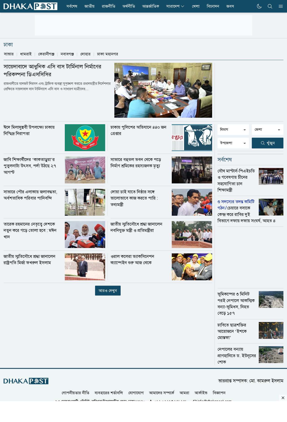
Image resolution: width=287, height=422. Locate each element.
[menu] (279, 6)
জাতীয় (90, 6)
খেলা (196, 6)
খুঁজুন (271, 143)
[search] (270, 6)
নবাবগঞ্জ (67, 54)
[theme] (259, 6)
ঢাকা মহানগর (107, 54)
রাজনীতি (108, 6)
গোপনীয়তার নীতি (75, 392)
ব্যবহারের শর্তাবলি (109, 392)
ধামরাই (26, 54)
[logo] (30, 6)
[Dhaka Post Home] (26, 381)
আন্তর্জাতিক (150, 6)
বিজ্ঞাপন (219, 392)
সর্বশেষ (72, 6)
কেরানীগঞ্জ (46, 54)
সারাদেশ (172, 6)
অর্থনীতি (128, 6)
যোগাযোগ (136, 392)
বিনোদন (213, 6)
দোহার (85, 54)
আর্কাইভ (201, 392)
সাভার (9, 54)
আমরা (184, 392)
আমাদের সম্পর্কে (161, 392)
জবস (230, 6)
